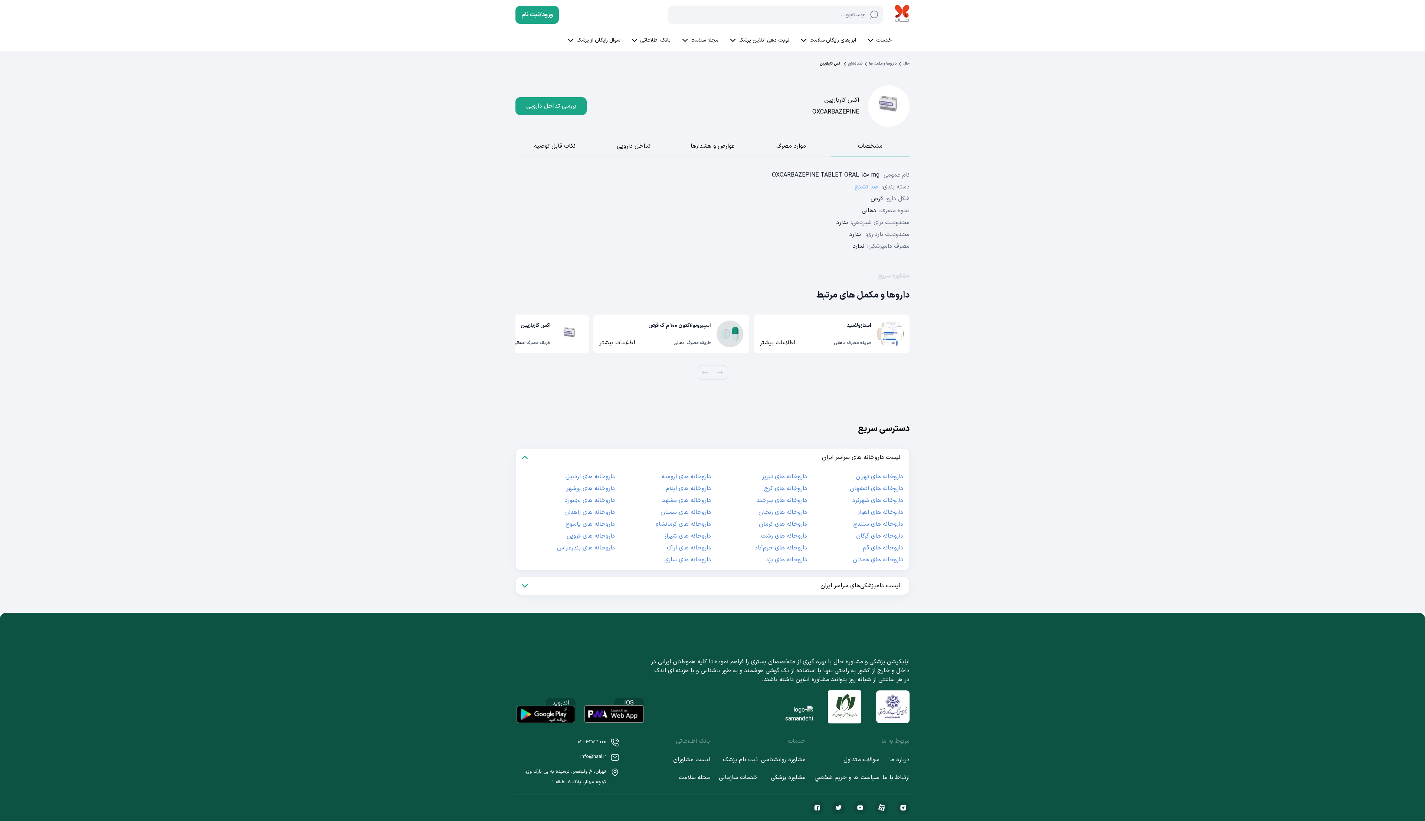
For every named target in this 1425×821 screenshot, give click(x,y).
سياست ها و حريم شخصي (847, 777)
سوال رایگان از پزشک (598, 40)
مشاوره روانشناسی (783, 759)
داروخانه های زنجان (783, 512)
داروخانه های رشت (784, 536)
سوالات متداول (861, 759)
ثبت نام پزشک (740, 759)
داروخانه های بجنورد (590, 500)
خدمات (884, 40)
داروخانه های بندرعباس (586, 547)
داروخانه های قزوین (591, 536)
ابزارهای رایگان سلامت (832, 40)
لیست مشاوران (691, 759)
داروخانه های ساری (687, 559)
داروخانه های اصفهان (876, 488)
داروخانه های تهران (879, 476)
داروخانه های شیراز (687, 536)
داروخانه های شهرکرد (877, 500)
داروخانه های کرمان (783, 524)
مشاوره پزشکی (788, 777)
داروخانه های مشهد (686, 500)
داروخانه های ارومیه (686, 476)
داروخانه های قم (883, 547)
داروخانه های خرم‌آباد (781, 547)
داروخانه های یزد (786, 559)
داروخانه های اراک (689, 547)
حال (906, 63)
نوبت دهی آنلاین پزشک (763, 40)
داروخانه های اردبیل (590, 476)
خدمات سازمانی (738, 777)
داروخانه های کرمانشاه (683, 524)
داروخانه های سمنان (686, 512)
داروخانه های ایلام (688, 488)
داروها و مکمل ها (883, 63)
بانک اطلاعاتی (655, 40)
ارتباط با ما (896, 777)
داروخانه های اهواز (880, 512)
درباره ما (899, 759)
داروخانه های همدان (878, 559)
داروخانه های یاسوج (590, 524)
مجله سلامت (704, 40)
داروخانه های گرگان (879, 536)
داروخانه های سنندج (878, 524)
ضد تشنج (855, 63)
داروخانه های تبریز (784, 476)
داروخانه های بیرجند (782, 500)
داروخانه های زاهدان (589, 512)
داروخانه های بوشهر (590, 488)
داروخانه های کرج (785, 488)
